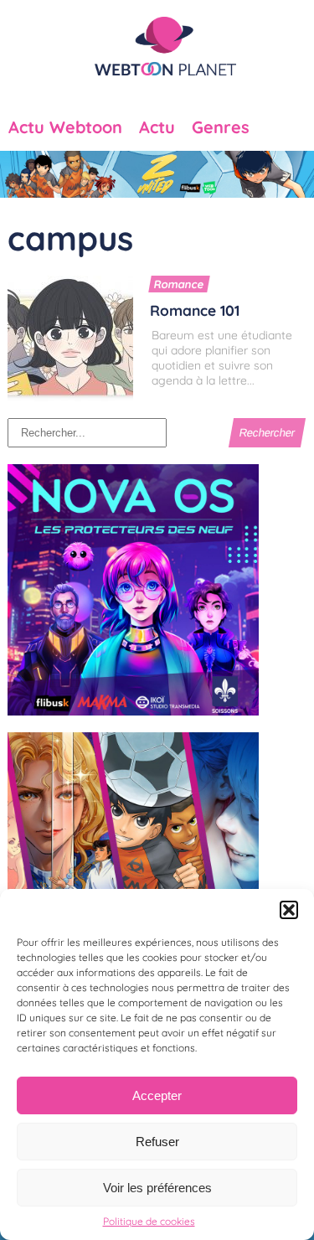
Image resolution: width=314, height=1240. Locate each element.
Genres (221, 127)
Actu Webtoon (65, 127)
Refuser (157, 1141)
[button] (289, 910)
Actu (157, 127)
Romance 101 (194, 310)
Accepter (157, 1095)
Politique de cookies (149, 1221)
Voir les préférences (157, 1188)
